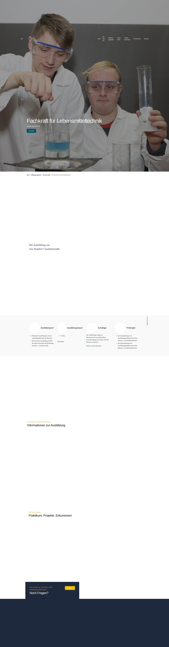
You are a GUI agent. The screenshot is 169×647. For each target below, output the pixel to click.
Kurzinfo (31, 131)
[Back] (21, 99)
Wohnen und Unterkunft (93, 346)
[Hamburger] (21, 38)
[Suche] (21, 625)
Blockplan (61, 341)
